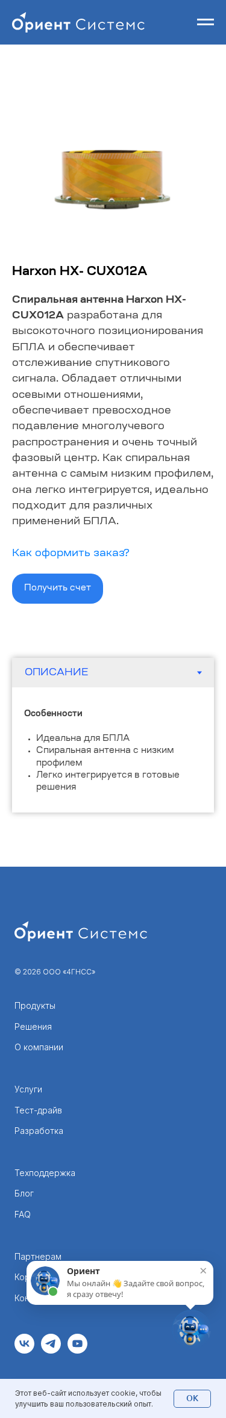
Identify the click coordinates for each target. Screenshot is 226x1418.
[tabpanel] (113, 749)
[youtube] (77, 1350)
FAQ (22, 1214)
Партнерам (37, 1256)
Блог (24, 1193)
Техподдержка (44, 1173)
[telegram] (51, 1350)
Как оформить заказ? (71, 553)
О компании (38, 1047)
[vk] (24, 1350)
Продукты (34, 1005)
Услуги (28, 1089)
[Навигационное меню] (205, 22)
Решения (33, 1026)
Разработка (38, 1130)
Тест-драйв (38, 1110)
